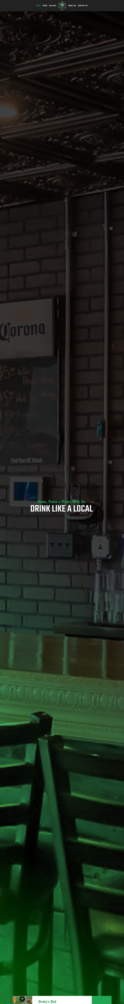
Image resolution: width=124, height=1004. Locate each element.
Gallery (52, 5)
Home (38, 5)
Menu (45, 5)
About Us (72, 5)
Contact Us (83, 5)
